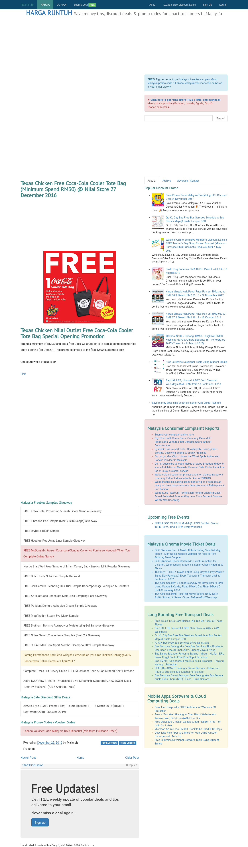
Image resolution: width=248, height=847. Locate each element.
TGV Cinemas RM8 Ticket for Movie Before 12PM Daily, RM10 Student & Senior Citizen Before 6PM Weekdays (186, 595)
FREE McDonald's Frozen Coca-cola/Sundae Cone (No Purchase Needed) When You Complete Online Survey (76, 553)
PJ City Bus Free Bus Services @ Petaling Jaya (182, 642)
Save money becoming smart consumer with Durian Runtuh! (186, 402)
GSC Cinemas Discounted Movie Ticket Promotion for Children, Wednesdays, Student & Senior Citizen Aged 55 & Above (189, 564)
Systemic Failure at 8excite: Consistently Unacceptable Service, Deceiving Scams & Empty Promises (186, 450)
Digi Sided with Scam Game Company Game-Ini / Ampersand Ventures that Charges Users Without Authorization (183, 441)
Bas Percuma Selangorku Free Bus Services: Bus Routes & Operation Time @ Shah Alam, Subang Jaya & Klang (189, 648)
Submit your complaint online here (174, 434)
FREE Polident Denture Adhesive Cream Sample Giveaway (60, 605)
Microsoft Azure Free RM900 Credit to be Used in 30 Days (188, 729)
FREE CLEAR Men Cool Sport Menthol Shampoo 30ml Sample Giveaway (68, 645)
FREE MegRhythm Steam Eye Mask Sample (51, 615)
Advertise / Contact (188, 180)
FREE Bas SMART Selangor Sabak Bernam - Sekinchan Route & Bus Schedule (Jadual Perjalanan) (187, 669)
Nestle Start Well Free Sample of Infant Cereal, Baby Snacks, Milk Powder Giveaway (76, 566)
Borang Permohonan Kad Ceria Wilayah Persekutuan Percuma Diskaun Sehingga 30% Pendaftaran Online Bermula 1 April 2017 (77, 658)
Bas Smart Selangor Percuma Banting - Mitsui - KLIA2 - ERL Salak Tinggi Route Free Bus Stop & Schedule (189, 655)
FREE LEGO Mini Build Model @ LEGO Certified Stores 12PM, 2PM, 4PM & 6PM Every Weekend (186, 525)
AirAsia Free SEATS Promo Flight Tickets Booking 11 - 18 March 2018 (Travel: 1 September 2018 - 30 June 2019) (73, 709)
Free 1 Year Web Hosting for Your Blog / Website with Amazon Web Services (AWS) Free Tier (185, 716)
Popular (151, 180)
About (152, 4)
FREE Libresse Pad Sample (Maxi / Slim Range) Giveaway (60, 521)
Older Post (132, 757)
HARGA (45, 4)
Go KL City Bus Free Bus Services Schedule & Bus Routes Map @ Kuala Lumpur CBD (195, 219)
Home (80, 757)
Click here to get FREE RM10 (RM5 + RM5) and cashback (185, 99)
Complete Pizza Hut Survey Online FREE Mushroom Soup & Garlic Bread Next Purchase (78, 671)
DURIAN (61, 4)
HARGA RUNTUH (49, 12)
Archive (166, 180)
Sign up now (163, 79)
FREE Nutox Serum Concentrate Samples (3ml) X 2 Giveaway (61, 635)
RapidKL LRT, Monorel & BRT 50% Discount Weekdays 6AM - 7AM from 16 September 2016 (193, 382)
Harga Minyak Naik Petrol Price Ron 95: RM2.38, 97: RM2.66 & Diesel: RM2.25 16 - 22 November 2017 (196, 293)
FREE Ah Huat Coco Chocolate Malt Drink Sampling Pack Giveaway (65, 596)
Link (23, 374)
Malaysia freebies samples (194, 79)
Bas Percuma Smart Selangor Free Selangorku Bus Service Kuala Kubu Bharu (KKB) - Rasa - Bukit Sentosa (189, 677)
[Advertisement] (124, 43)
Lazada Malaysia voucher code (193, 83)
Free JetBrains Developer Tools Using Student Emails (196, 362)
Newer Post (28, 757)
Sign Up (207, 4)
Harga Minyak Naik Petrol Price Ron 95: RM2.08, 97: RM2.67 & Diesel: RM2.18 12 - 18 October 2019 (196, 315)
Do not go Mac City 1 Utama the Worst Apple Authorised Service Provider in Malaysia (187, 458)
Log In (223, 4)
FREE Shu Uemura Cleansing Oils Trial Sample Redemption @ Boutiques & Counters (76, 586)
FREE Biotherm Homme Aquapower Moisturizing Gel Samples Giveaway (69, 625)
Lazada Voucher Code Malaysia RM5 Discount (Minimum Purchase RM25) (70, 731)
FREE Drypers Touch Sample (41, 531)
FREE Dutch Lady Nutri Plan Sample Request (51, 576)
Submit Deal (84, 4)
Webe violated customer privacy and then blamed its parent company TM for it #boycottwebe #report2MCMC (189, 476)
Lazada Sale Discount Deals (179, 4)
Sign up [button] (40, 822)
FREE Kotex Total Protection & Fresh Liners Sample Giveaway (62, 511)
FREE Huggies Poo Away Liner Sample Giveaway (54, 540)
